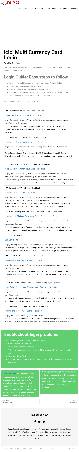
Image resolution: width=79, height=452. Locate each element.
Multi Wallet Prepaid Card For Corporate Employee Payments (31, 287)
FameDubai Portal (9, 374)
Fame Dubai (52, 8)
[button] (39, 110)
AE (14, 8)
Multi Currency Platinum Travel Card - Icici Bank (25, 168)
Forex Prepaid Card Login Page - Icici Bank (23, 115)
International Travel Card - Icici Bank (20, 192)
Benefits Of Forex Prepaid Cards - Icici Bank (23, 260)
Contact (74, 8)
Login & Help (23, 8)
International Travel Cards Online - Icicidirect (23, 311)
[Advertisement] (39, 25)
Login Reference (38, 8)
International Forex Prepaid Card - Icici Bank (23, 142)
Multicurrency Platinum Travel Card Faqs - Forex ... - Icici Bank (31, 216)
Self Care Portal (11, 240)
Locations (63, 8)
